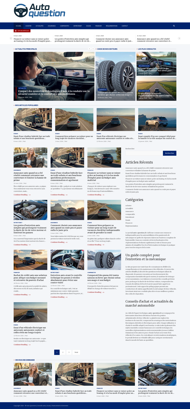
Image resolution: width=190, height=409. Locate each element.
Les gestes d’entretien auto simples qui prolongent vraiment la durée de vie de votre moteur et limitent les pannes (31, 41)
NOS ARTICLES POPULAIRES (26, 105)
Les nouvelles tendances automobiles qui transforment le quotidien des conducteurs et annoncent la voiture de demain (53, 92)
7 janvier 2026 (142, 98)
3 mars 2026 (54, 233)
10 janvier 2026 (143, 141)
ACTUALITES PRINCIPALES (26, 49)
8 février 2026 (22, 97)
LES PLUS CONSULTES (147, 49)
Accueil (18, 26)
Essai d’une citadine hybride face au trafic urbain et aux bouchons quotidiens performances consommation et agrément (155, 41)
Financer (98, 26)
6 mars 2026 (17, 141)
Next (76, 352)
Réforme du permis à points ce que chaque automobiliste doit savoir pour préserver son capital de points (155, 70)
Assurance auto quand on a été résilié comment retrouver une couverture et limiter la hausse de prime (112, 41)
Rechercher (129, 149)
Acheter (28, 26)
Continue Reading (21, 195)
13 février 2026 (101, 141)
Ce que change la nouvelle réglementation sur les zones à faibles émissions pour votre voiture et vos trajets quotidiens (155, 96)
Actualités (39, 26)
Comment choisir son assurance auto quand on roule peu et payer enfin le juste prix (73, 41)
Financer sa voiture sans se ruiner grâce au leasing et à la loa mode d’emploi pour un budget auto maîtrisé (103, 176)
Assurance (52, 26)
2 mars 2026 (59, 141)
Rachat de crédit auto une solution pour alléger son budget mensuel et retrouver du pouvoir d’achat (30, 277)
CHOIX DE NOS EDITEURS (107, 49)
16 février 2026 (103, 98)
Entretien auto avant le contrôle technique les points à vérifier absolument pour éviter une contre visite (66, 279)
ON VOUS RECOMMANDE (25, 360)
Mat (30, 97)
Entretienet (78, 26)
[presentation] (11, 38)
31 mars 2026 (18, 183)
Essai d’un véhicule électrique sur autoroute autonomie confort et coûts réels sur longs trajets (115, 138)
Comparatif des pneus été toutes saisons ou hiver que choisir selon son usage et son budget (115, 95)
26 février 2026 (18, 283)
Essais (88, 26)
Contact (125, 26)
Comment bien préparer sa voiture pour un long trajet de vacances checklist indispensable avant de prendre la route (74, 138)
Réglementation (111, 26)
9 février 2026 (142, 73)
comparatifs (64, 26)
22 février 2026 (55, 286)
